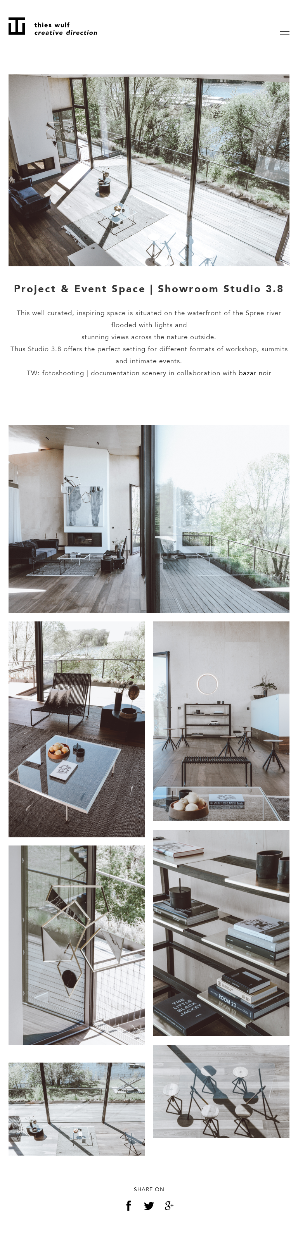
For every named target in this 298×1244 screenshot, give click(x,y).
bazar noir (255, 373)
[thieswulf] (53, 26)
